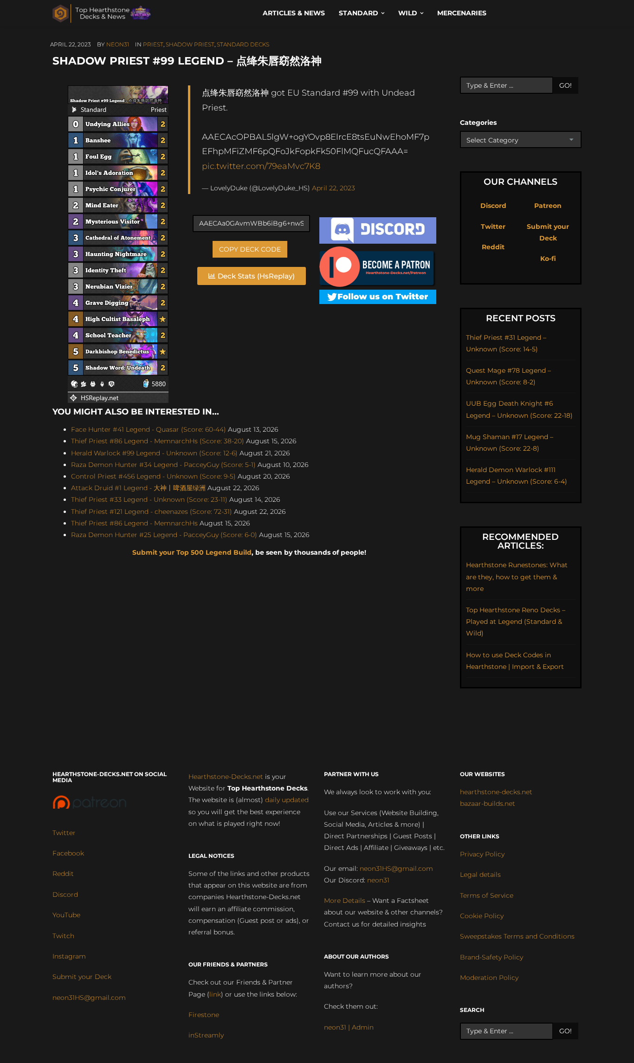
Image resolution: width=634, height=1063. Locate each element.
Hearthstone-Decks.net (225, 776)
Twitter (493, 226)
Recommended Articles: (520, 541)
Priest (153, 44)
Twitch (63, 936)
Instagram (69, 956)
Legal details (480, 874)
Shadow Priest (190, 44)
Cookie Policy (482, 916)
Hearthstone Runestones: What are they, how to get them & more (517, 576)
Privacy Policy (482, 854)
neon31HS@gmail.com (89, 997)
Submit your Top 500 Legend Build (192, 552)
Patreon (548, 205)
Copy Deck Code (250, 249)
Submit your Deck (81, 976)
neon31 (117, 44)
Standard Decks (243, 44)
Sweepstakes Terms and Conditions (517, 936)
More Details (344, 900)
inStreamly (206, 1035)
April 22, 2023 (333, 188)
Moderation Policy (489, 977)
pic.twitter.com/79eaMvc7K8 (261, 166)
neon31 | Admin (349, 1027)
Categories (478, 122)
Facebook (68, 853)
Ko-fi (548, 258)
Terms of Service (486, 895)
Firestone (203, 1015)
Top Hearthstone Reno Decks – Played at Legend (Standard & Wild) (515, 621)
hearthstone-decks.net (496, 792)
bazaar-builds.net (487, 803)
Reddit (493, 247)
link (215, 994)
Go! (565, 85)
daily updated (287, 800)
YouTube (66, 915)
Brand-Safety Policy (491, 957)
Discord (493, 205)
